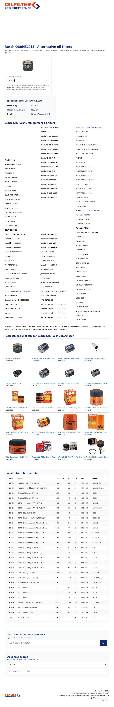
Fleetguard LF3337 (12, 278)
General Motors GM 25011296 (17, 300)
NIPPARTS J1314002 (84, 193)
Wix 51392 (80, 315)
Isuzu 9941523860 (48, 269)
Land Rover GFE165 (48, 295)
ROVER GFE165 (82, 237)
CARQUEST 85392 (12, 203)
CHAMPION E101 (12, 208)
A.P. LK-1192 (10, 160)
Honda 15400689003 (49, 175)
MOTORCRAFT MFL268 (85, 180)
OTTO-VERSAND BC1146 (85, 202)
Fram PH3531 (10, 291)
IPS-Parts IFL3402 (47, 252)
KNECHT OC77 (46, 291)
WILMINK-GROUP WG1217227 (88, 311)
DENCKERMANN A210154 (15, 234)
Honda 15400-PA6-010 (49, 158)
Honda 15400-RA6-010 (49, 171)
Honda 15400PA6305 (49, 234)
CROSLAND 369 (11, 225)
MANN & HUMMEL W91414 (87, 149)
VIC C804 (79, 302)
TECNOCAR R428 (82, 263)
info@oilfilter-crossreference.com (99, 698)
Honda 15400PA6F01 (49, 243)
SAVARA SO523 (82, 245)
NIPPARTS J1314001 (84, 188)
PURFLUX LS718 (82, 210)
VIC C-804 (80, 298)
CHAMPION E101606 (13, 212)
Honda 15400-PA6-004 (49, 149)
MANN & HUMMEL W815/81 (87, 145)
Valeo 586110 (81, 293)
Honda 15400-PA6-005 (49, 153)
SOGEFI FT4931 (82, 258)
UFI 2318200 (81, 276)
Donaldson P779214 (13, 247)
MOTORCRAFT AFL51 (84, 167)
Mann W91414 (82, 140)
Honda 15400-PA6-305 (49, 162)
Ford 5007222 (10, 282)
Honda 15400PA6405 (49, 239)
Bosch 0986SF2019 (12, 199)
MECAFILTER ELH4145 (84, 153)
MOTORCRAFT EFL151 (84, 171)
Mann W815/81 (82, 132)
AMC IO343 (9, 173)
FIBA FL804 (9, 260)
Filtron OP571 (10, 269)
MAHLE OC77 (81, 127)
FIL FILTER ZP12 (11, 265)
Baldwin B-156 (10, 186)
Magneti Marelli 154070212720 (53, 309)
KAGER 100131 (46, 287)
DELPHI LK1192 (11, 230)
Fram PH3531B (11, 295)
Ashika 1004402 (11, 177)
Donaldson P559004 (13, 243)
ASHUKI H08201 (11, 182)
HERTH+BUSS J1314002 (50, 127)
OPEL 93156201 (82, 197)
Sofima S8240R (82, 254)
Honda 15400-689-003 (49, 136)
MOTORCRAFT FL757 (84, 175)
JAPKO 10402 (46, 278)
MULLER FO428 (82, 184)
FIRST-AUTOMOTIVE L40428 (16, 274)
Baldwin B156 (10, 190)
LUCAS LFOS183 (47, 300)
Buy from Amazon (23, 291)
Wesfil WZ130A (82, 307)
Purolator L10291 (83, 219)
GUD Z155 (9, 313)
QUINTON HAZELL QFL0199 (87, 232)
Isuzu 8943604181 (48, 260)
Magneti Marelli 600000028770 (53, 317)
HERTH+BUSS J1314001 (14, 317)
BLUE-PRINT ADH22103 (14, 195)
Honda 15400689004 (49, 180)
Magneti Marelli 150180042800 (53, 304)
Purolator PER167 (83, 223)
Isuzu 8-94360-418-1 (49, 256)
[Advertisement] (57, 27)
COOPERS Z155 (11, 221)
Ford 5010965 (10, 287)
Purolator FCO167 (83, 215)
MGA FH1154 (81, 158)
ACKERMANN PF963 (13, 164)
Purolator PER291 (83, 228)
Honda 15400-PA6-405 (49, 167)
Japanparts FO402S (48, 274)
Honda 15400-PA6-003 (49, 145)
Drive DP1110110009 (13, 252)
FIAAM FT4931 (10, 256)
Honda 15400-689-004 (49, 140)
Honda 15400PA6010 (49, 197)
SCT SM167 (80, 250)
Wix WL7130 (81, 320)
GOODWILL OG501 (12, 309)
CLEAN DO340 (10, 217)
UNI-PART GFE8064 (83, 280)
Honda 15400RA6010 (49, 247)
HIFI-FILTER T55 (47, 132)
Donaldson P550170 (13, 239)
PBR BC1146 (81, 206)
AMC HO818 (10, 169)
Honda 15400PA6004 (49, 188)
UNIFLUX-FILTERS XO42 (85, 285)
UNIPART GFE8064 (83, 289)
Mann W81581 (82, 136)
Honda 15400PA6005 (49, 193)
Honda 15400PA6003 (49, 184)
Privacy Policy (105, 700)
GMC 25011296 (11, 304)
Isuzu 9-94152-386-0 (49, 265)
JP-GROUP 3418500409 (50, 282)
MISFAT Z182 (81, 162)
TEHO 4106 (80, 267)
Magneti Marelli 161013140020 (53, 313)
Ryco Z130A (80, 241)
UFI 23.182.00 (81, 272)
